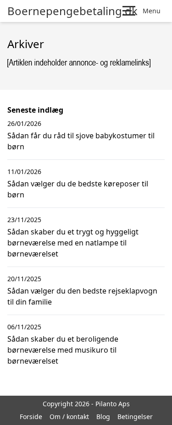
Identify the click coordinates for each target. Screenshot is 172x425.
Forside (31, 416)
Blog (103, 416)
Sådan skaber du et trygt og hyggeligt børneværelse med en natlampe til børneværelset (73, 243)
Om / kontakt (69, 416)
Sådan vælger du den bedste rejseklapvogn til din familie (82, 296)
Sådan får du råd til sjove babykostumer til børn (81, 141)
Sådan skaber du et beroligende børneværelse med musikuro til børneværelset (62, 350)
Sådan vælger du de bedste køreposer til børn (77, 189)
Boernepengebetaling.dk (72, 11)
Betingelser (135, 416)
